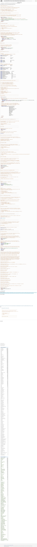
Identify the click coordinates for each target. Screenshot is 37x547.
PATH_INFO (4, 492)
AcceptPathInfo (4, 392)
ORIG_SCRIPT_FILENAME (4, 529)
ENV (4, 461)
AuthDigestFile (4, 427)
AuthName (4, 374)
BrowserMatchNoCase (4, 413)
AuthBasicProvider (4, 397)
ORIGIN (4, 466)
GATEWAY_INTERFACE (4, 516)
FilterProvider (4, 379)
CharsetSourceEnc (4, 408)
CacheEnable (4, 449)
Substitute (4, 411)
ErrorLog (4, 447)
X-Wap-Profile (4, 482)
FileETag (26, 292)
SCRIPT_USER (4, 536)
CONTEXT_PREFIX (4, 483)
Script (4, 355)
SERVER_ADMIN (4, 490)
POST (4, 468)
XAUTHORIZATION (4, 496)
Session (4, 375)
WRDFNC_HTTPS (4, 509)
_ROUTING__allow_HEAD (4, 497)
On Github (2, 290)
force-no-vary (4, 305)
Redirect (4, 354)
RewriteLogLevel (4, 421)
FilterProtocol (4, 380)
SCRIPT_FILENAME (24, 305)
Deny (21, 292)
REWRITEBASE (4, 484)
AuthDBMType (4, 445)
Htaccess (8, 545)
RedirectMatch (4, 370)
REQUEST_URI (20, 305)
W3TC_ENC (4, 480)
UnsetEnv (4, 417)
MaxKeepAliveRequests (4, 439)
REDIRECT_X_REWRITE (4, 510)
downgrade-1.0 (4, 485)
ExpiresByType (4, 359)
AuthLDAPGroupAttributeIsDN (4, 452)
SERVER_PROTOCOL (4, 524)
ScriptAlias (4, 420)
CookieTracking (4, 433)
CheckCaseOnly (4, 426)
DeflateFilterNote (4, 416)
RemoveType (4, 395)
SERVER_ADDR (4, 471)
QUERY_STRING (4, 464)
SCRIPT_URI (4, 518)
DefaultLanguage (4, 391)
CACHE (4, 479)
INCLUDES (12, 305)
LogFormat (4, 422)
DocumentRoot (4, 402)
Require (4, 361)
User (4, 365)
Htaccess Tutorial (2, 343)
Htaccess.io (5, 545)
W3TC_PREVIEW (4, 487)
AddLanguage (4, 401)
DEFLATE (1, 305)
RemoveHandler (4, 387)
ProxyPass (4, 419)
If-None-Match (4, 493)
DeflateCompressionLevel (4, 406)
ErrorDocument (23, 292)
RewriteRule (4, 348)
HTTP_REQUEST (4, 507)
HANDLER (4, 486)
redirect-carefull (4, 513)
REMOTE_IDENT (4, 528)
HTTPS (10, 305)
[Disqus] (18, 331)
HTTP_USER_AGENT (4, 469)
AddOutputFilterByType (11, 292)
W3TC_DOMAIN (4, 512)
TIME (32, 305)
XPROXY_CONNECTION (4, 501)
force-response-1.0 (4, 488)
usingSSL (4, 514)
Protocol (4, 393)
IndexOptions (4, 388)
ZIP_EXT (4, 533)
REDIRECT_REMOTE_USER (4, 525)
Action (4, 385)
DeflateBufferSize (4, 446)
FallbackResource (4, 389)
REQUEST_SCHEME (4, 511)
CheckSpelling (4, 404)
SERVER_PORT (28, 305)
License (4, 290)
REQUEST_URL (4, 503)
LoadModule (4, 405)
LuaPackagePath (4, 432)
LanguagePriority (4, 409)
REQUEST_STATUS (4, 527)
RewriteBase (4, 350)
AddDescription (4, 400)
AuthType (4, 376)
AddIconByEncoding (4, 414)
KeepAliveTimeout (4, 454)
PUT (4, 473)
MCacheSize (4, 442)
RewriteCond (4, 349)
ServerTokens (4, 369)
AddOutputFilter (4, 383)
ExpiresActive (4, 356)
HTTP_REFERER (4, 474)
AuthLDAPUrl (4, 423)
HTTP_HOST (7, 305)
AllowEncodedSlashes (4, 436)
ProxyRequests (4, 440)
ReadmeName (4, 394)
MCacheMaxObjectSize (4, 441)
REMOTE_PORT (4, 532)
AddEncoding (8, 292)
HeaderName (4, 396)
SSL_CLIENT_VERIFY (4, 521)
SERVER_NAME (4, 477)
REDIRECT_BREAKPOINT (4, 534)
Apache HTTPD (11, 545)
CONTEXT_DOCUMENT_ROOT (4, 538)
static (31, 305)
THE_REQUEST (4, 472)
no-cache (4, 475)
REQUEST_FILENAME (16, 305)
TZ (4, 481)
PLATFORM (4, 531)
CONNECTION (4, 495)
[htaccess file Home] (1, 1)
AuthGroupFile (4, 382)
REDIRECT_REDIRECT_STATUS (4, 539)
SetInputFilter (4, 430)
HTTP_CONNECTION (4, 506)
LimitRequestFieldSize (4, 448)
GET (4, 467)
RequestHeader (4, 367)
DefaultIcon (4, 403)
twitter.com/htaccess (2, 345)
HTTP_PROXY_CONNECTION (4, 520)
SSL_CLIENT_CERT (4, 522)
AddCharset (1, 292)
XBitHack (4, 407)
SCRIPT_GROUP (4, 526)
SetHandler (4, 384)
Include (29, 292)
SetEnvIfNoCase (4, 363)
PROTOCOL (4, 537)
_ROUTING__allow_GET (4, 498)
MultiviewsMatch (4, 431)
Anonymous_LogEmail (4, 444)
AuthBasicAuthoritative (4, 418)
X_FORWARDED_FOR (4, 500)
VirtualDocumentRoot (4, 372)
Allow (16, 292)
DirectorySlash (4, 390)
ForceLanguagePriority (4, 415)
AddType (15, 292)
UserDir (4, 410)
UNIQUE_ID (4, 535)
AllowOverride (4, 381)
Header (27, 292)
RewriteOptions (4, 378)
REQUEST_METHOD (4, 470)
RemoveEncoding (4, 424)
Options (30, 292)
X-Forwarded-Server (4, 519)
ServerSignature (4, 377)
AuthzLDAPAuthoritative (4, 428)
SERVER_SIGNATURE (4, 523)
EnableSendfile (4, 435)
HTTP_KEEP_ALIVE (4, 505)
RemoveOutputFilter (4, 429)
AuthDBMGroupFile (4, 437)
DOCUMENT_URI (4, 540)
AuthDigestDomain (4, 434)
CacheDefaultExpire (4, 450)
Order (32, 292)
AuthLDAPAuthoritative (4, 443)
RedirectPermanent (4, 398)
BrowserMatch (18, 292)
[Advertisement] (18, 300)
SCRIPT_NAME (4, 508)
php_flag (33, 292)
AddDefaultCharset (5, 292)
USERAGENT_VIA (4, 499)
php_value (36, 292)
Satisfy (4, 368)
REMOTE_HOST (4, 494)
